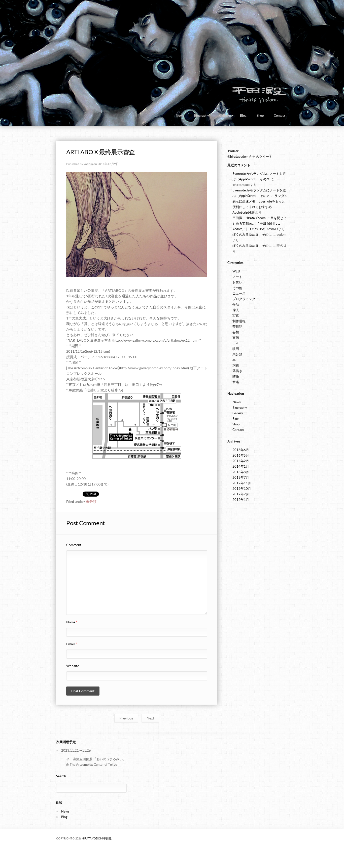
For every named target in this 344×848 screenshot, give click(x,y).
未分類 (91, 502)
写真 (235, 315)
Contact (279, 115)
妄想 (235, 332)
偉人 (235, 310)
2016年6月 (240, 450)
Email (71, 644)
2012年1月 (240, 500)
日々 (235, 343)
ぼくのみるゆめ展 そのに (252, 234)
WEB (236, 271)
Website (72, 666)
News (180, 115)
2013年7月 (240, 477)
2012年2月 (240, 494)
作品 (235, 304)
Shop (260, 115)
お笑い (237, 282)
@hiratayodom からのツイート (249, 156)
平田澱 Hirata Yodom (249, 218)
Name (72, 622)
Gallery (224, 115)
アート (237, 277)
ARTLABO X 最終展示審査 (100, 152)
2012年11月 (241, 483)
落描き (237, 371)
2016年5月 (240, 455)
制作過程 (239, 321)
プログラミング (243, 299)
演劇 (235, 365)
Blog (243, 115)
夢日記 (237, 327)
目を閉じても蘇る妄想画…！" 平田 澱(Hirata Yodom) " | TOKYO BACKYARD (259, 223)
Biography (201, 115)
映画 (235, 349)
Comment (73, 545)
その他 (237, 288)
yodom (88, 164)
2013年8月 (240, 472)
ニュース (239, 293)
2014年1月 (240, 466)
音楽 (235, 382)
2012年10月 (241, 489)
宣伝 (235, 338)
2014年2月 (240, 461)
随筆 (235, 376)
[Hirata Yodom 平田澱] (258, 103)
